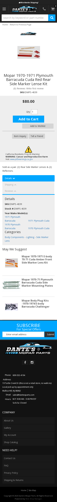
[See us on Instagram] (32, 362)
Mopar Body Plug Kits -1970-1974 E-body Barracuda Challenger (35, 303)
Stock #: (9, 208)
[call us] (44, 9)
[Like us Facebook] (25, 362)
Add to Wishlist (37, 125)
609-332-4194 (19, 375)
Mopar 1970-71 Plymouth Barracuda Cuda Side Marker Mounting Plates (37, 282)
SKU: (22, 92)
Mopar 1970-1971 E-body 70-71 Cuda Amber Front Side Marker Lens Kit (37, 259)
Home (5, 24)
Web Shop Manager (33, 499)
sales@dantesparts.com (23, 395)
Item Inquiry (20, 136)
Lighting (30, 237)
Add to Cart (28, 119)
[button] (28, 17)
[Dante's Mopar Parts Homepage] (24, 9)
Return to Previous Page (20, 24)
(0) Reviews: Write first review (28, 88)
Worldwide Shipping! (29, 2)
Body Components (14, 237)
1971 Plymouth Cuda (38, 220)
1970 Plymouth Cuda (38, 228)
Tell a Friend (37, 136)
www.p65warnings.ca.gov (21, 159)
